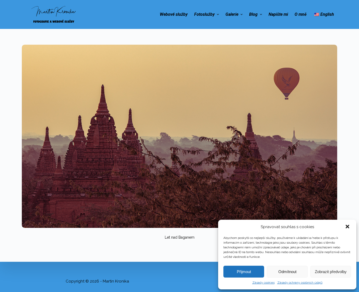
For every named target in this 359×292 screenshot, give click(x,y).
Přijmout (244, 271)
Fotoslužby (204, 14)
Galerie (231, 14)
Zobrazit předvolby (331, 271)
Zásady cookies (263, 282)
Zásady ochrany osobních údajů (299, 282)
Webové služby (174, 14)
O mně (300, 14)
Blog (253, 14)
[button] (348, 227)
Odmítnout (287, 271)
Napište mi (278, 14)
